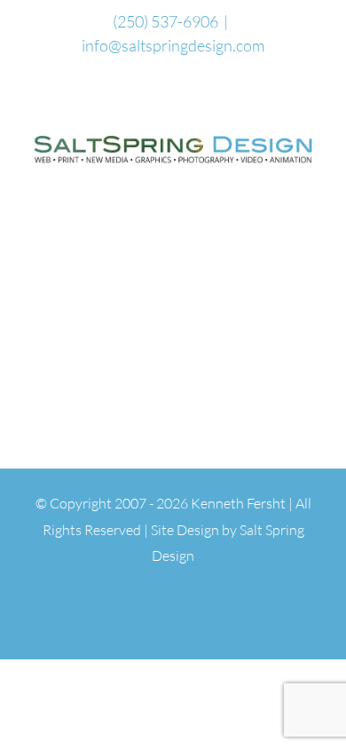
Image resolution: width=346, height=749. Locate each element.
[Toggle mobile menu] (312, 179)
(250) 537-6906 (165, 21)
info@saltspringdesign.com (173, 45)
